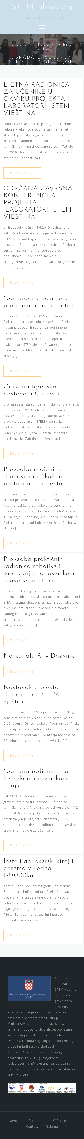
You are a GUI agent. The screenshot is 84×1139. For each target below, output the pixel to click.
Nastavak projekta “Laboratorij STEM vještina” (31, 694)
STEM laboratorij (42, 7)
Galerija (52, 1126)
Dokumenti (37, 1121)
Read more (22, 173)
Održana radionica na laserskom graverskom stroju (36, 778)
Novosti (15, 1121)
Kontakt (32, 1126)
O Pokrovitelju (64, 1121)
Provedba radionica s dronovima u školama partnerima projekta (34, 476)
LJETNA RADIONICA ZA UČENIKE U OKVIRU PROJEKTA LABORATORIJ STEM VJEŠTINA (36, 99)
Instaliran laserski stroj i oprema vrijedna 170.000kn (38, 868)
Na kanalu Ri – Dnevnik (38, 656)
